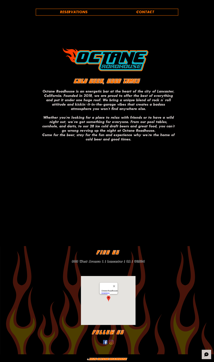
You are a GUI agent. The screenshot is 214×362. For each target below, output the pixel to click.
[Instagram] (111, 342)
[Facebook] (105, 342)
